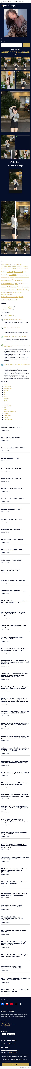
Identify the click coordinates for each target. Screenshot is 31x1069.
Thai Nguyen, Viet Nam (8, 1043)
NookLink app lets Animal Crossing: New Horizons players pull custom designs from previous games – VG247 (14, 700)
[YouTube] (7, 1004)
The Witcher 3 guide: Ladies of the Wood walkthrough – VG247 (15, 857)
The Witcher (7, 415)
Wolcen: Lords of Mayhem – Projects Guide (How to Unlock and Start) (14, 894)
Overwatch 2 (7, 406)
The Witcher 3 (12, 290)
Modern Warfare (24, 277)
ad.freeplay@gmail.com (8, 1024)
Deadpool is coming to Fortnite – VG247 (15, 773)
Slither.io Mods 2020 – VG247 (11, 560)
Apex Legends (5, 264)
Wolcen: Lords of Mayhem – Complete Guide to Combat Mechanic (14, 955)
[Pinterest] (11, 1004)
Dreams (14, 268)
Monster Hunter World (6, 280)
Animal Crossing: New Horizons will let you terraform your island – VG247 (15, 737)
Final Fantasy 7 (20, 268)
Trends (6, 417)
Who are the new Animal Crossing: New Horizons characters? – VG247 (15, 783)
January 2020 (8, 309)
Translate (14, 1052)
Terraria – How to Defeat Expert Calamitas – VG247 (12, 637)
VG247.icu (12, 316)
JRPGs (18, 274)
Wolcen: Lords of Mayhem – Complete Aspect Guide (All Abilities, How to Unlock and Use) (14, 943)
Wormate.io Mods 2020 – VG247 (12, 550)
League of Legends (25, 274)
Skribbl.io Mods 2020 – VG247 (11, 519)
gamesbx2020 (7, 336)
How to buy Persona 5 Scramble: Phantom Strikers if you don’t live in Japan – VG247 (14, 845)
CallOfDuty (18, 264)
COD (5, 384)
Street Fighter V (4, 290)
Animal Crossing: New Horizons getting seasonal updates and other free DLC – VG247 (15, 724)
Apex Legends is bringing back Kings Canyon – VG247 (14, 833)
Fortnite (3, 272)
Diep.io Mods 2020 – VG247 (15, 319)
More (5, 400)
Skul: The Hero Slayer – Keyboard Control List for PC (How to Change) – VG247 (14, 614)
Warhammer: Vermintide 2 (6, 294)
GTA (5, 392)
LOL (5, 394)
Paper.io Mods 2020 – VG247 (11, 478)
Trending (26, 290)
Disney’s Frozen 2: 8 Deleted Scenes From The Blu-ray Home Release (15, 978)
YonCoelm (6, 364)
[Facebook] (2, 1004)
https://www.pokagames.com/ (15, 53)
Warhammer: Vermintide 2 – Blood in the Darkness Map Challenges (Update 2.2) (14, 870)
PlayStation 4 (22, 284)
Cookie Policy (8, 1061)
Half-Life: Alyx (4, 274)
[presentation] (15, 192)
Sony (28, 287)
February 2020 (8, 307)
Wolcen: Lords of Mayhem (12, 297)
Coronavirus (19, 266)
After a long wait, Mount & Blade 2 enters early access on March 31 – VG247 (15, 712)
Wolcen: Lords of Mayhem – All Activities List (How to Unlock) (12, 906)
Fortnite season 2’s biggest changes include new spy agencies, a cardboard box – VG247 (15, 662)
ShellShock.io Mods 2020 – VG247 (13, 580)
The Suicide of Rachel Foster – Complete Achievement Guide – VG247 (15, 601)
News (15, 280)
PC (16, 283)
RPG (25, 287)
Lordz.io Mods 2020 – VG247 (11, 468)
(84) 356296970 (5, 1026)
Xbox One (5, 299)
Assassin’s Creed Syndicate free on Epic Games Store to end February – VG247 (15, 761)
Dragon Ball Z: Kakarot (6, 268)
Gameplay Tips (15, 271)
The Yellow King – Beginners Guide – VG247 (14, 626)
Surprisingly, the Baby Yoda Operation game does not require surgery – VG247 (15, 795)
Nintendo (20, 280)
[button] (6, 63)
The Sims (6, 413)
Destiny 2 (25, 266)
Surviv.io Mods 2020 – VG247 (11, 529)
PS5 (12, 287)
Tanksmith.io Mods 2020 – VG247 (19, 336)
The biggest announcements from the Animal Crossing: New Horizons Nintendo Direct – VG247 (14, 675)
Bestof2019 (12, 264)
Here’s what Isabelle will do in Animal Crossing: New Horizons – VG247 (14, 649)
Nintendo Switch (7, 284)
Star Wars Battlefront (10, 411)
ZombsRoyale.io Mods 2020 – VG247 (13, 590)
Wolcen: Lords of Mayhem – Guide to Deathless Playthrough (14, 882)
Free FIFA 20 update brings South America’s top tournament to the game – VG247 (15, 821)
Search (3, 42)
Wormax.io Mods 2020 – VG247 (12, 539)
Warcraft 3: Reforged (17, 292)
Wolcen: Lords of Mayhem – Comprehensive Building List (11, 967)
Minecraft (12, 277)
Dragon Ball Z (8, 388)
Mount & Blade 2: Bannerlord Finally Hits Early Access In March (15, 990)
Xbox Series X (13, 299)
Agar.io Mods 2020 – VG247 (10, 570)
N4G (5, 327)
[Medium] (16, 1004)
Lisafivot (6, 319)
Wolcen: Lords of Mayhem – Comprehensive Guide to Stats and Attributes (12, 918)
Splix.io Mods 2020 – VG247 (10, 458)
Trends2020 (4, 292)
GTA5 (25, 271)
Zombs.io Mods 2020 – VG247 (11, 509)
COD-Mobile (7, 386)
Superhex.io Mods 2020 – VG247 (12, 499)
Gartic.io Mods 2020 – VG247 (11, 427)
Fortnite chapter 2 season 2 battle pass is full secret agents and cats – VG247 (15, 687)
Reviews (20, 287)
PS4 (8, 287)
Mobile (17, 277)
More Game (7, 402)
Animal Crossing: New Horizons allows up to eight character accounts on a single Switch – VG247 (15, 749)
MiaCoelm (6, 345)
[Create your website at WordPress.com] (15, 1)
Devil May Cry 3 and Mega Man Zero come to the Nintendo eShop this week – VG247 (15, 807)
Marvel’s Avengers (5, 277)
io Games (12, 275)
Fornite (26, 268)
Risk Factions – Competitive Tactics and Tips (13, 930)
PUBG (14, 287)
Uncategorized (8, 419)
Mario (5, 396)
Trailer (19, 290)
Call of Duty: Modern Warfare (8, 266)
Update (9, 292)
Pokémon (3, 287)
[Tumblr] (20, 1004)
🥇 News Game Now (8, 5)
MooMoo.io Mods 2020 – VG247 (12, 489)
